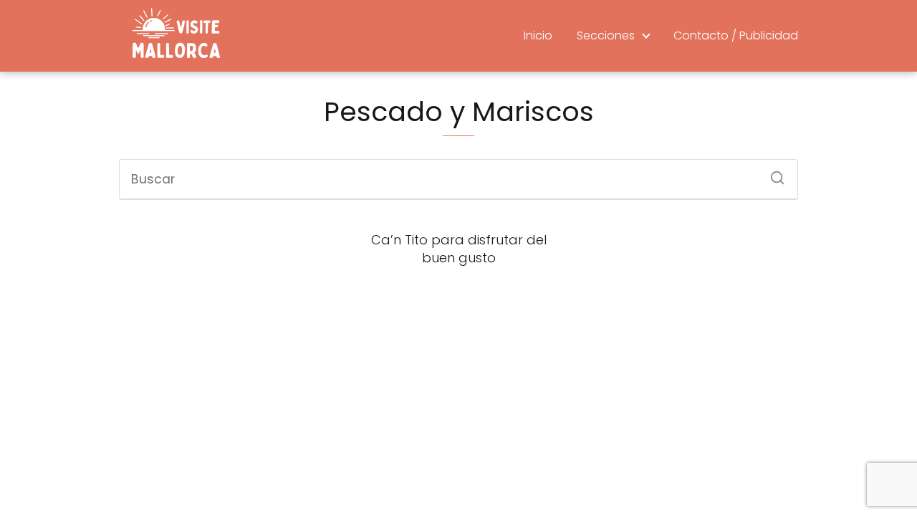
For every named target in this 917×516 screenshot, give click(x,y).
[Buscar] (772, 173)
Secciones (606, 35)
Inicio (538, 35)
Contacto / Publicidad (735, 35)
